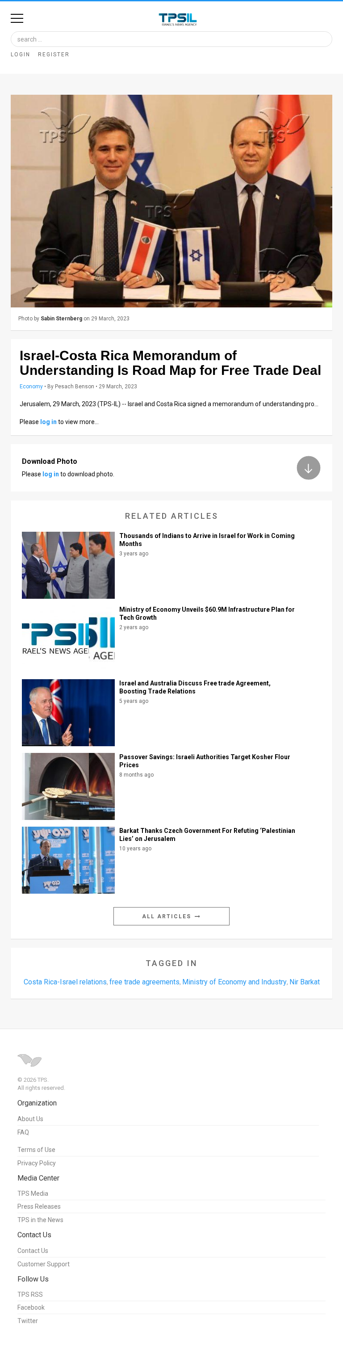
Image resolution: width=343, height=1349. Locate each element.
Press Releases (39, 1206)
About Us (30, 1118)
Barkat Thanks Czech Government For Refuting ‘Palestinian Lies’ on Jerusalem (207, 834)
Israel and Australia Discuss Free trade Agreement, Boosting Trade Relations (195, 687)
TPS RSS (30, 1294)
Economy (31, 386)
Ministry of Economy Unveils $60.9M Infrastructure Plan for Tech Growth (207, 613)
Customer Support (43, 1264)
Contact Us (32, 1250)
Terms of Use (36, 1149)
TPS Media (32, 1193)
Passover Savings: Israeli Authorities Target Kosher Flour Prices (204, 761)
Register (54, 54)
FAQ (23, 1132)
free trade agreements (144, 982)
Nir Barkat (304, 982)
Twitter (27, 1320)
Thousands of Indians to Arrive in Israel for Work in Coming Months (207, 539)
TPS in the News (40, 1219)
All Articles (167, 916)
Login (20, 54)
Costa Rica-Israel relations (65, 982)
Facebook (31, 1307)
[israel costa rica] (171, 201)
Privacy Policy (36, 1163)
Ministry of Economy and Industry (234, 982)
